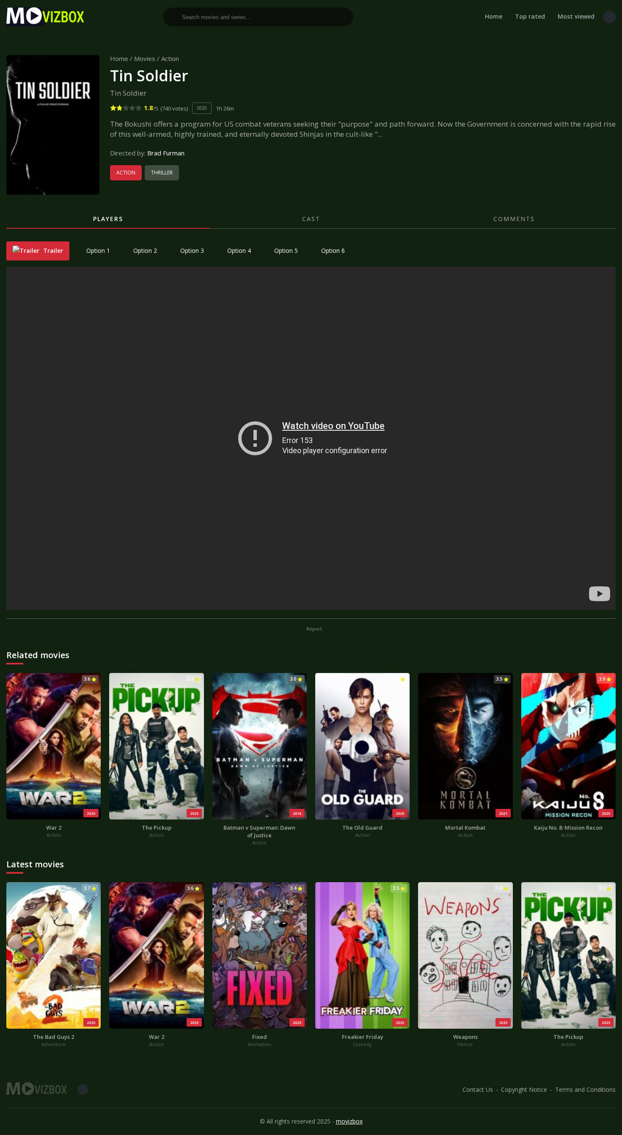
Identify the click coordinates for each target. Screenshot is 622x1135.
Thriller (162, 172)
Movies (144, 58)
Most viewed (576, 16)
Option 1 (97, 250)
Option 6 (332, 250)
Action (170, 58)
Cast (311, 219)
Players (108, 219)
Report (313, 629)
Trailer (52, 250)
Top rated (530, 16)
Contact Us (477, 1089)
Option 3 (191, 250)
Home (493, 16)
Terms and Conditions (585, 1089)
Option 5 (285, 250)
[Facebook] (609, 17)
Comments (514, 219)
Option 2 (144, 250)
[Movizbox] (46, 16)
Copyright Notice (524, 1089)
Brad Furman (165, 153)
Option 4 (238, 250)
